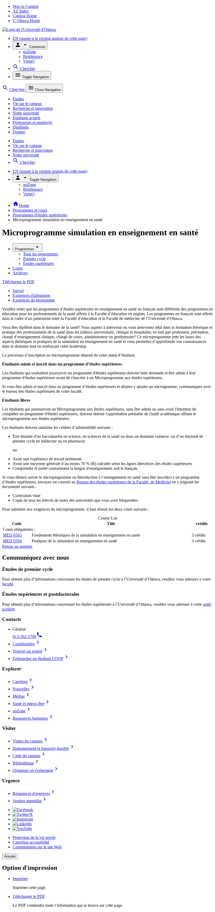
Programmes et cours (30, 210)
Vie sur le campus (27, 103)
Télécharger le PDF (18, 282)
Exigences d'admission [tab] (31, 295)
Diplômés (21, 127)
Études (18, 99)
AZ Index (21, 11)
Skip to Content (26, 6)
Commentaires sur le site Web (37, 847)
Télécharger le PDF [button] (29, 896)
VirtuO (29, 61)
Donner (19, 132)
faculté (7, 584)
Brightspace (33, 56)
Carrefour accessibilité (31, 842)
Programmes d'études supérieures (40, 215)
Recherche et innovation (33, 108)
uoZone (29, 52)
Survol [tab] (18, 290)
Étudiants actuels (26, 118)
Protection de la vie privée (34, 837)
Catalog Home (25, 16)
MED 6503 (12, 535)
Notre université (26, 113)
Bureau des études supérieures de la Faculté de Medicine (124, 482)
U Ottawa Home (26, 20)
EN (50, 38)
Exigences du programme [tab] (34, 300)
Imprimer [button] (20, 878)
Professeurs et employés (32, 122)
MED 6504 (12, 541)
